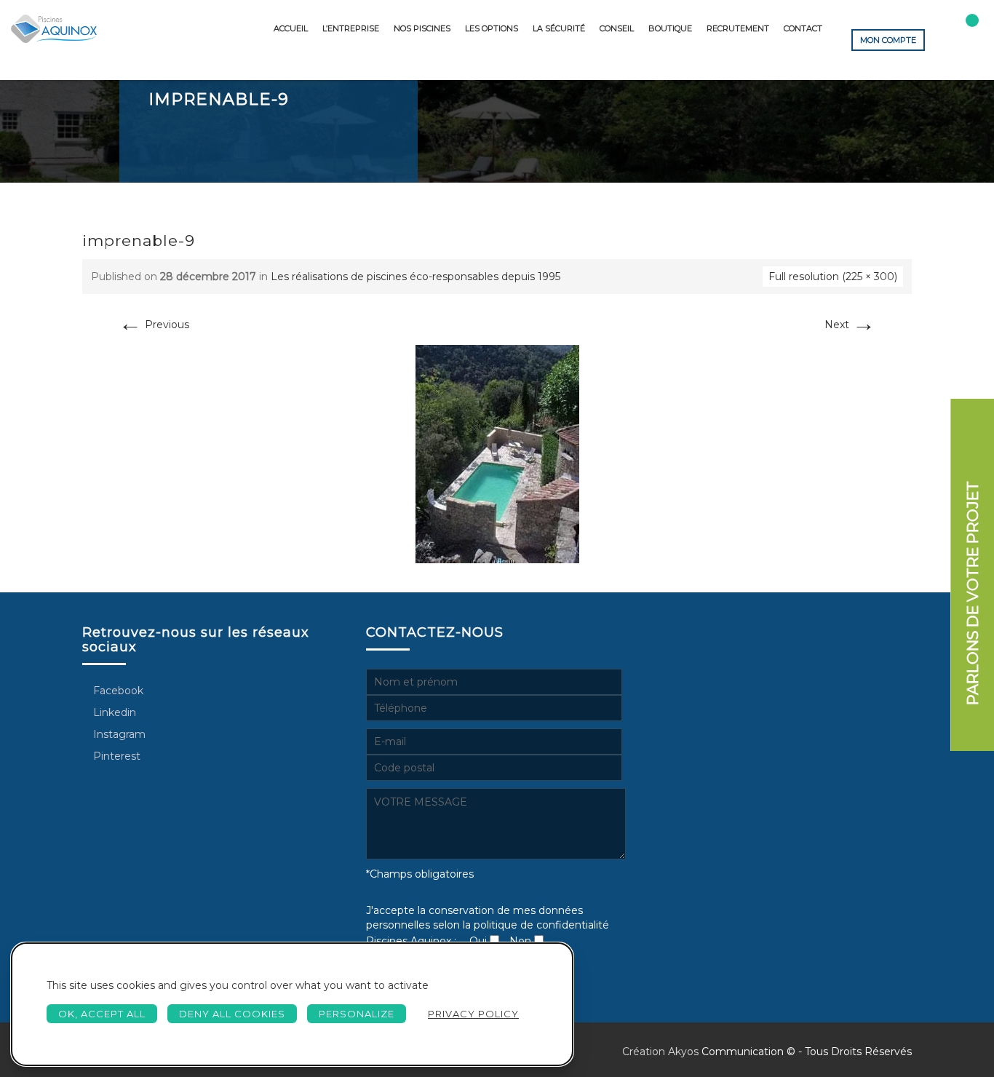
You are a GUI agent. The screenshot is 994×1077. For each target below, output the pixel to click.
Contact (803, 28)
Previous (154, 324)
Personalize (356, 1014)
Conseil (617, 28)
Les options (491, 28)
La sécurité (559, 28)
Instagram (118, 734)
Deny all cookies (232, 1014)
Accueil (291, 28)
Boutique (670, 28)
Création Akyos (660, 1051)
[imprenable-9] (497, 453)
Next (849, 324)
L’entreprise (350, 28)
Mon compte (888, 40)
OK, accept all (102, 1014)
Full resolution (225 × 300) (832, 276)
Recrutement (738, 28)
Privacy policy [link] (473, 1014)
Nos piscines (422, 28)
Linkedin (113, 712)
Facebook (116, 690)
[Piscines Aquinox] (54, 28)
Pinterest (115, 756)
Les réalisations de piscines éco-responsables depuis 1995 (415, 276)
